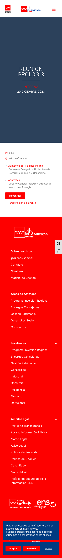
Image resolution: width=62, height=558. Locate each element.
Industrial (17, 376)
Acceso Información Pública (29, 432)
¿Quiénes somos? (22, 258)
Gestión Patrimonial (23, 314)
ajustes (47, 534)
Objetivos (17, 271)
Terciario (16, 396)
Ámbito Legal (20, 419)
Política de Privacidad (25, 452)
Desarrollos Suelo (22, 320)
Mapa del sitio (20, 472)
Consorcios (18, 327)
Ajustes (48, 548)
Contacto (17, 264)
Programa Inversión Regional (29, 300)
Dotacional (18, 403)
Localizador (18, 343)
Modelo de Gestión (23, 278)
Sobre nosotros (21, 251)
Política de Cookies (23, 459)
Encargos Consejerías (25, 307)
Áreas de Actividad (23, 294)
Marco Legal (19, 439)
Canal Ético (18, 465)
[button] (53, 9)
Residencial (18, 389)
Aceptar (13, 548)
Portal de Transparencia (26, 425)
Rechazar (31, 548)
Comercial (17, 383)
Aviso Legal (18, 445)
